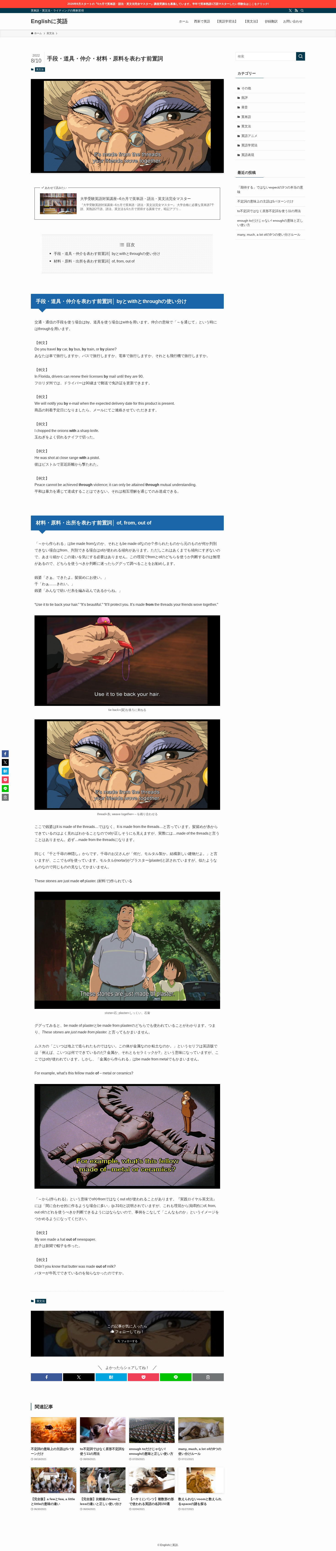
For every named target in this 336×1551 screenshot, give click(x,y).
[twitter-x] (290, 10)
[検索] (302, 10)
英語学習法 (249, 145)
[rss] (296, 10)
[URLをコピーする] (208, 1377)
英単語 (246, 117)
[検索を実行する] (300, 56)
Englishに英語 (49, 21)
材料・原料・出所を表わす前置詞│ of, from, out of (94, 261)
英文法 (40, 69)
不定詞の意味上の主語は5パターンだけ (265, 201)
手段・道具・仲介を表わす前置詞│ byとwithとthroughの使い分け (107, 254)
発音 (244, 107)
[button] (46, 1377)
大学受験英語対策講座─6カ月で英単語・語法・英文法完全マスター (135, 199)
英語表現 (247, 155)
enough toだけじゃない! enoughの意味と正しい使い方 (270, 223)
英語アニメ (249, 136)
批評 (244, 97)
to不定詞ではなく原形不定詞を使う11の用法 (269, 211)
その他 (246, 88)
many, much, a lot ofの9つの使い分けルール (268, 234)
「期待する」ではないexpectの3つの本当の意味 (270, 190)
